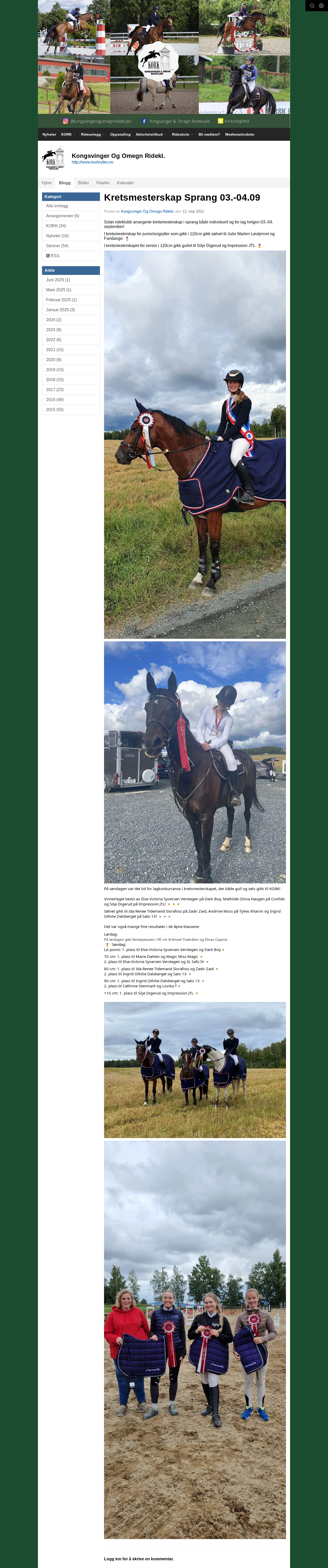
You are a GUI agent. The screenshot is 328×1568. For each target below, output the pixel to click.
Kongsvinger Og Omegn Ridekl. (147, 211)
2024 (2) (53, 320)
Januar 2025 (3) (60, 310)
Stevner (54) (57, 246)
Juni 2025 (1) (58, 280)
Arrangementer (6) (62, 216)
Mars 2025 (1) (58, 290)
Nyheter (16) (57, 236)
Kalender (125, 183)
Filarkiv (103, 183)
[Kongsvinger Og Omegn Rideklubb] (164, 64)
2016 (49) (55, 399)
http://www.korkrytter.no (93, 162)
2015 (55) (55, 409)
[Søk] (312, 5)
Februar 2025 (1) (61, 300)
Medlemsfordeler (239, 134)
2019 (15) (55, 369)
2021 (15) (55, 350)
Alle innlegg (57, 206)
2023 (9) (53, 330)
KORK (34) (56, 226)
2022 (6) (53, 340)
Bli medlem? (209, 134)
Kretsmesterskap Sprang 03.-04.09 (182, 197)
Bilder (83, 183)
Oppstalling (120, 134)
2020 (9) (53, 360)
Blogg (65, 183)
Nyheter (49, 134)
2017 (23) (55, 389)
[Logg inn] (321, 5)
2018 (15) (55, 379)
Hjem (47, 183)
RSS (54, 256)
